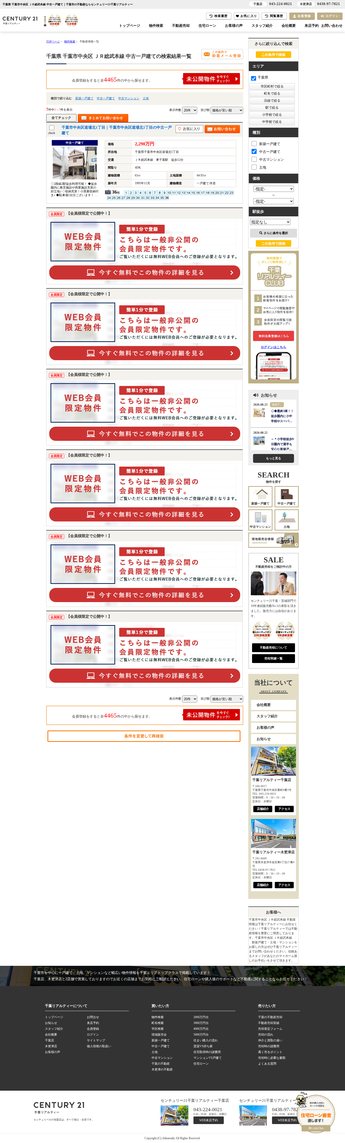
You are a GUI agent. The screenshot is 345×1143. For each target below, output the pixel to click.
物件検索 (156, 26)
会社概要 (289, 26)
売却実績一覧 (273, 658)
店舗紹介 (263, 809)
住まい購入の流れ (205, 1040)
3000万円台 (201, 1023)
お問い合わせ (331, 26)
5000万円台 (201, 1034)
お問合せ (93, 1017)
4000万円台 (201, 1029)
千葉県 (263, 77)
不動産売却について (273, 647)
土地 (146, 98)
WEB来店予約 (208, 1120)
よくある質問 (267, 1063)
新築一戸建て (84, 98)
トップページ (129, 26)
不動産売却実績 (268, 1023)
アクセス (284, 809)
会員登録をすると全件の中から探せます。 (112, 79)
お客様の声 (234, 26)
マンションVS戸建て (207, 1058)
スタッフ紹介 (262, 26)
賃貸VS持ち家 (203, 1046)
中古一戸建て (106, 98)
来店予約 (312, 26)
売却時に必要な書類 (271, 1058)
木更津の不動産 (162, 1069)
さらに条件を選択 (276, 233)
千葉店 (49, 1040)
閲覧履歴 (276, 16)
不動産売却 (181, 26)
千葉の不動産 (161, 1063)
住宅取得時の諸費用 (207, 1052)
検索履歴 (221, 16)
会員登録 (304, 16)
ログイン (332, 16)
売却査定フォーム (270, 1029)
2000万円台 (201, 1017)
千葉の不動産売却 (270, 1017)
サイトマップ (96, 1040)
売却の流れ (265, 1034)
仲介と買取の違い (270, 1040)
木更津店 (51, 1046)
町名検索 (158, 1023)
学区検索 (158, 1029)
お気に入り (248, 16)
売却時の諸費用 (268, 1046)
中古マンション (128, 98)
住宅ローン (207, 26)
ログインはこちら (273, 347)
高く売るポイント (270, 1052)
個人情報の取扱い (99, 1046)
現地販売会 (159, 1034)
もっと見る (273, 458)
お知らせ (264, 739)
